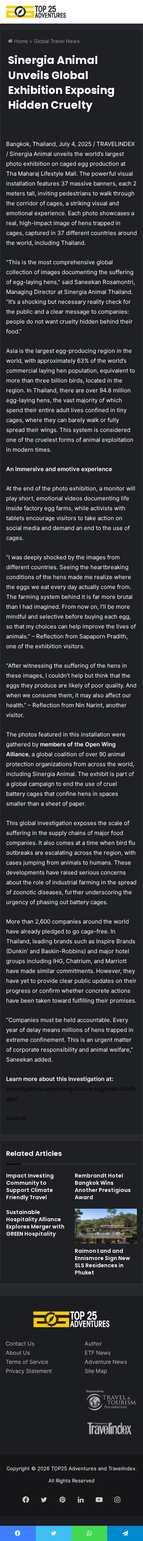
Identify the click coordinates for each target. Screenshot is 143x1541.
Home (20, 41)
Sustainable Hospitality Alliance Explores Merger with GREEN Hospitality (35, 1223)
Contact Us (20, 1343)
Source (16, 1118)
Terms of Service (27, 1361)
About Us (18, 1352)
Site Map (96, 1371)
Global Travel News (57, 41)
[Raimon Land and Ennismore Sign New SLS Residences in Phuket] (106, 1226)
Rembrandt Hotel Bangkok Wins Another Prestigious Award (103, 1186)
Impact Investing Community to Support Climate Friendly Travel (30, 1186)
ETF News (98, 1352)
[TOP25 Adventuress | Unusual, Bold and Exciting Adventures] (36, 11)
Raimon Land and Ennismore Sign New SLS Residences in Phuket (102, 1261)
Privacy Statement (29, 1371)
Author (93, 1343)
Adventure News (106, 1361)
